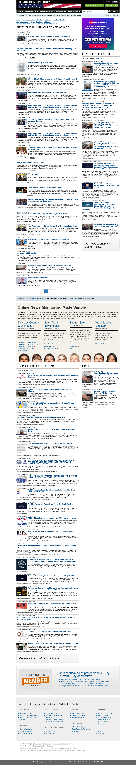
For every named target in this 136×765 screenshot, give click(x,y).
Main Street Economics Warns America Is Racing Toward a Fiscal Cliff (52, 604)
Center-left (33, 100)
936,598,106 (62, 15)
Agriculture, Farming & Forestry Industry (37, 455)
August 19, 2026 (93, 102)
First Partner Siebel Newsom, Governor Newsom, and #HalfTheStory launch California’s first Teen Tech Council (106, 125)
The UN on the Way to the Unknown (41, 62)
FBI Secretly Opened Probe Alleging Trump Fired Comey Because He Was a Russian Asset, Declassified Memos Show (106, 166)
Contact (115, 11)
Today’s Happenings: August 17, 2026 (30, 162)
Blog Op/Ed (76, 731)
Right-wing (30, 195)
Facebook (36, 746)
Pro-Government (35, 74)
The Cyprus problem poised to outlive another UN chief (48, 239)
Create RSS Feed (49, 346)
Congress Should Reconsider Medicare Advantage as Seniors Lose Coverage (53, 376)
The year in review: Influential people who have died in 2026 (50, 265)
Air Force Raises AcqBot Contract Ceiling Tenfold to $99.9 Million (52, 576)
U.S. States (48, 20)
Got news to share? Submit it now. (96, 244)
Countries (40, 20)
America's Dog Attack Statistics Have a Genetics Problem (49, 631)
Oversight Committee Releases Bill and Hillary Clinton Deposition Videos (106, 186)
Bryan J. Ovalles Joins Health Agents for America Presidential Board (51, 532)
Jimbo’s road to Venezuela (37, 277)
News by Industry (46, 11)
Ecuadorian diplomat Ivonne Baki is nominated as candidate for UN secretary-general (53, 148)
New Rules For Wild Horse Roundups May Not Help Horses (50, 443)
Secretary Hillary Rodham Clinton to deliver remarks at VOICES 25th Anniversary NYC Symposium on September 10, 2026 (98, 105)
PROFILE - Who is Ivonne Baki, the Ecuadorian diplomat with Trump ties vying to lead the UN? (46, 49)
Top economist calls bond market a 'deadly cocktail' (47, 92)
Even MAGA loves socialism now (40, 175)
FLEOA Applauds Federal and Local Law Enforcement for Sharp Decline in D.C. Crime (51, 491)
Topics (33, 22)
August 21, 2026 (27, 458)
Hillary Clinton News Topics (26, 346)
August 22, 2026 (27, 502)
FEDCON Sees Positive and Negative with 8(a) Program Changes (52, 518)
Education (40, 612)
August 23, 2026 (27, 427)
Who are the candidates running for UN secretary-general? (49, 36)
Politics (43, 626)
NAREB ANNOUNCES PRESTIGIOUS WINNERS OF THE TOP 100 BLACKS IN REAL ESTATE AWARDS (52, 477)
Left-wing (27, 182)
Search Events (51, 731)
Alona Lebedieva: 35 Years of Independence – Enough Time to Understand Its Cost (51, 404)
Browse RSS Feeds (78, 717)
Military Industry (46, 583)
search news (42, 298)
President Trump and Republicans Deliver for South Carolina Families (50, 505)
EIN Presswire (74, 346)
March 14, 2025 (93, 61)
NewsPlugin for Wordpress (81, 729)
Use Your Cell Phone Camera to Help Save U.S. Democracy (105, 392)
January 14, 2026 (93, 223)
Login (100, 731)
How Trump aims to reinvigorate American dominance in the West (52, 226)
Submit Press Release (53, 713)
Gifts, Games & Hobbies (46, 598)
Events (72, 348)
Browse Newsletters (26, 733)
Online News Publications (25, 348)
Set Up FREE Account (94, 5)
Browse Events (51, 733)
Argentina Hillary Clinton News (25, 24)
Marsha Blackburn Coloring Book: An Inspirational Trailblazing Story (51, 430)
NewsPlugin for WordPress (51, 348)
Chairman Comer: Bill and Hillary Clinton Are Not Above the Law (106, 225)
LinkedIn (41, 746)
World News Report (23, 350)
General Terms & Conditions (57, 750)
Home (18, 20)
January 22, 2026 (93, 201)
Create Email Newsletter (51, 344)
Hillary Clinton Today (34, 2)
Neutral (36, 44)
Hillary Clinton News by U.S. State (28, 344)
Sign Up (101, 733)
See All (102, 59)
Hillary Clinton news (31, 298)
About (20, 11)
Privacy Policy (103, 722)
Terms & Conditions (104, 717)
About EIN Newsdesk (105, 713)
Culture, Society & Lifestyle (33, 398)
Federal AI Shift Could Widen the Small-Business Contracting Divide (53, 643)
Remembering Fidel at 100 (26, 253)
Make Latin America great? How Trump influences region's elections (41, 214)
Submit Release (112, 5)
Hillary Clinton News (22, 22)
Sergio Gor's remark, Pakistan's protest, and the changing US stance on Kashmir (51, 120)
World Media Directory (59, 20)
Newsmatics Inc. (23, 748)
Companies (41, 412)
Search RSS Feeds (78, 715)
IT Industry (40, 651)
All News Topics (25, 713)
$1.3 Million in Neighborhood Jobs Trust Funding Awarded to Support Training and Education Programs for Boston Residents (52, 560)
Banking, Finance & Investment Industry (37, 485)
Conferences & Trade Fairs (99, 98)
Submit (97, 59)
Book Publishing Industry (33, 438)
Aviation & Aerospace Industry (34, 583)
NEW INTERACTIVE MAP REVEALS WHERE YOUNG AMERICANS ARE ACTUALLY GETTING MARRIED (47, 618)
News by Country (31, 11)
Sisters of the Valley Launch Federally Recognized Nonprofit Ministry (50, 390)
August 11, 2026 (93, 120)
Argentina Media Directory (49, 24)
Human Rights (50, 384)
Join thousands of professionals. (81, 673)
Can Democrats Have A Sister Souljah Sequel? (45, 187)
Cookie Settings (80, 750)
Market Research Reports (55, 722)
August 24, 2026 (27, 373)
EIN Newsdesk (37, 744)
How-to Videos (103, 715)
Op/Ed (87, 76)
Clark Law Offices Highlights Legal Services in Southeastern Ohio (40, 417)
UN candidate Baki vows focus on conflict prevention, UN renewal (52, 79)
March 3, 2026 (92, 182)
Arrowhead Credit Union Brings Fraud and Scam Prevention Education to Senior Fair (46, 546)
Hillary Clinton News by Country (27, 342)
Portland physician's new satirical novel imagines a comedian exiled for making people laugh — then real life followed (53, 589)
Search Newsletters (26, 731)
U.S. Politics (96, 197)
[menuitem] (30, 715)
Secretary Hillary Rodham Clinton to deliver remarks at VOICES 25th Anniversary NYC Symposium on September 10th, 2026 (106, 84)
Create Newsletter (26, 729)
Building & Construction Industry (55, 527)
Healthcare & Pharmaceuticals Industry (36, 384)
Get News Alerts (61, 11)
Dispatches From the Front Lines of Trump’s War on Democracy (106, 64)
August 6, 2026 (93, 161)
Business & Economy (32, 412)
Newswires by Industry (29, 20)
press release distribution (60, 744)
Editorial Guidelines (104, 720)
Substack (50, 746)
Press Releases (73, 11)
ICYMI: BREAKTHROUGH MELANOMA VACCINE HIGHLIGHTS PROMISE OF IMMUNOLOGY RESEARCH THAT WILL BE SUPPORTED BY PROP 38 (51, 462)
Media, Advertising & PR (44, 499)
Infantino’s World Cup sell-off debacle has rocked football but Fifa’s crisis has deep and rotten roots (53, 200)
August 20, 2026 (93, 79)
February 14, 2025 (93, 389)
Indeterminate (32, 248)
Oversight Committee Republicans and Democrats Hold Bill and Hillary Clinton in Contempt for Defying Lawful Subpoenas (100, 206)
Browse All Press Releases (55, 720)
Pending (32, 58)
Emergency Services (32, 499)
